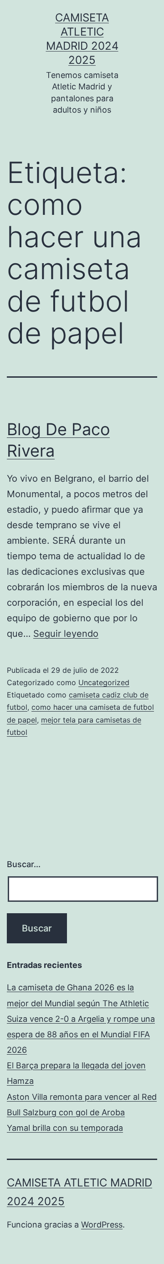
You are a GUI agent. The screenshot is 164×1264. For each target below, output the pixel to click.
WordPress (102, 1224)
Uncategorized (103, 682)
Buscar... (24, 864)
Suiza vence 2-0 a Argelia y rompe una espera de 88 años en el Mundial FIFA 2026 (81, 1034)
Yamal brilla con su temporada (65, 1128)
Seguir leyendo (65, 633)
